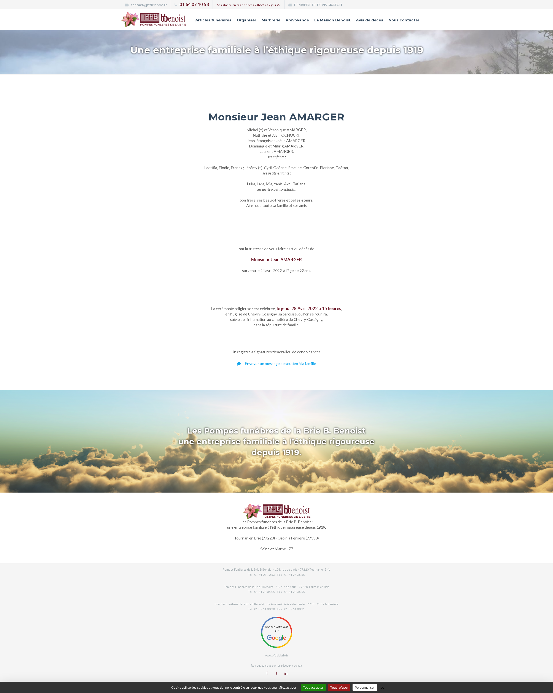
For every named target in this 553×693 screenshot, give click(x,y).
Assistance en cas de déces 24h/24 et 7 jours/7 (249, 5)
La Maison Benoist (332, 20)
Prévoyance (297, 20)
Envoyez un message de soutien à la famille (280, 363)
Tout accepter (313, 687)
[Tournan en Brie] (267, 673)
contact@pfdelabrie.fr (149, 5)
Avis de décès (369, 20)
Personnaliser (365, 687)
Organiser (246, 20)
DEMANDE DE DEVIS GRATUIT (318, 5)
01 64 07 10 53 (194, 4)
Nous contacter (404, 20)
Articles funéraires (213, 20)
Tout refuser (339, 687)
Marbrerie (271, 20)
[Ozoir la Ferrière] (276, 673)
